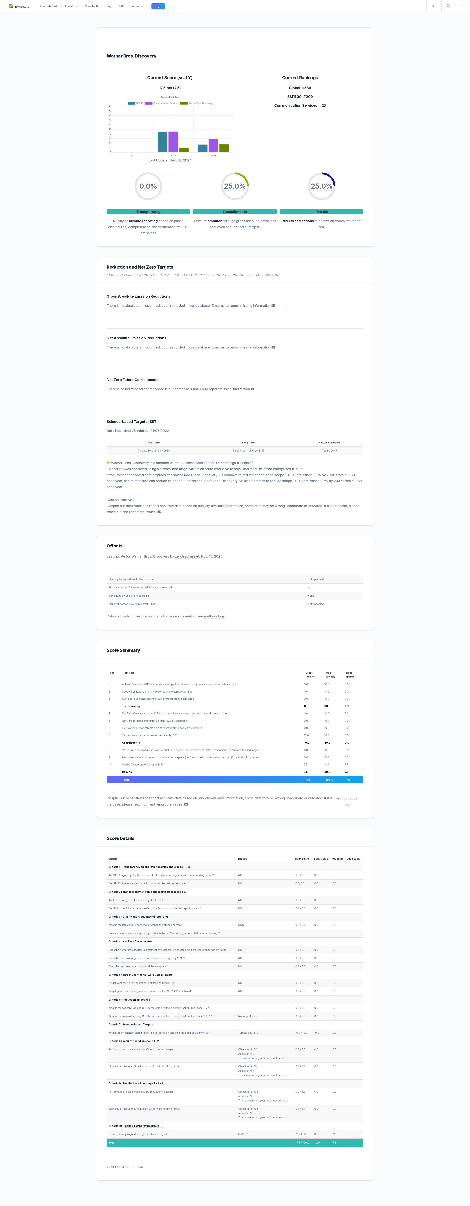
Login (433, 6)
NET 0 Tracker (22, 7)
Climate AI (91, 6)
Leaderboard (48, 6)
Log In (158, 6)
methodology (214, 616)
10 (110, 764)
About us (138, 6)
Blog (108, 6)
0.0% (148, 186)
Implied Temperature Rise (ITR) (143, 1125)
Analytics (71, 6)
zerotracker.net (187, 556)
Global (294, 88)
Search (448, 6)
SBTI (153, 421)
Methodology (347, 799)
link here (244, 463)
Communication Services (295, 105)
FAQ (121, 6)
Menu (463, 6)
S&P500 (294, 96)
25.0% (235, 186)
